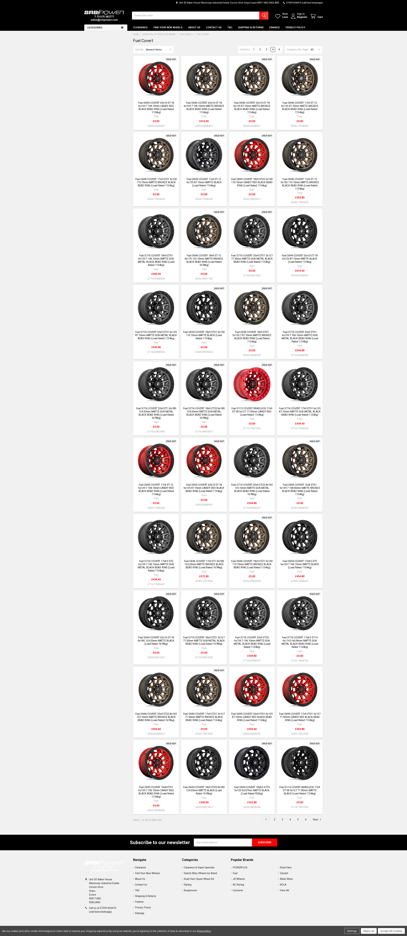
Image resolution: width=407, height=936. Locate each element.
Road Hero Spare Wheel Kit (199, 878)
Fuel (235, 873)
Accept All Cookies (391, 931)
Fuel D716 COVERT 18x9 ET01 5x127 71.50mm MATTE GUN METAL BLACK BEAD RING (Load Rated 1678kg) (204, 640)
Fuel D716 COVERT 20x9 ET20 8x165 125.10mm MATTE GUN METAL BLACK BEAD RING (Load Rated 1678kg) (252, 489)
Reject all (368, 931)
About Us (194, 27)
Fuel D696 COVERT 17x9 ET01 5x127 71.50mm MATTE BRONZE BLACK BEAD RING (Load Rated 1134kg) (204, 717)
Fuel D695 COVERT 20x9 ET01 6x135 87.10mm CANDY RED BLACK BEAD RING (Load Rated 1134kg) (252, 717)
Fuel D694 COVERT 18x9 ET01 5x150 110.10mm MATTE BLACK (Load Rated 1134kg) (204, 335)
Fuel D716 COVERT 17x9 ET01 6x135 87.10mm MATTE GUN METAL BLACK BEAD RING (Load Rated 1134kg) (300, 411)
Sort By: (139, 49)
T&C (229, 27)
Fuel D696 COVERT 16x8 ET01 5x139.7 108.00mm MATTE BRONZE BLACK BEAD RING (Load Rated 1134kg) (300, 489)
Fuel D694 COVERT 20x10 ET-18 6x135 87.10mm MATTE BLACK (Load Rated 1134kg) (300, 258)
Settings (352, 931)
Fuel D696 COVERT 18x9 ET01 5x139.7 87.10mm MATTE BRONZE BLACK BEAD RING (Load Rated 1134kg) (251, 337)
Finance (274, 27)
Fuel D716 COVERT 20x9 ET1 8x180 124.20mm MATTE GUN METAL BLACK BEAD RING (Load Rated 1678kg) (156, 413)
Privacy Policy (295, 27)
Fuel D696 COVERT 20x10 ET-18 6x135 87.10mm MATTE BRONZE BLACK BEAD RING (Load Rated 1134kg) (251, 107)
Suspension (190, 890)
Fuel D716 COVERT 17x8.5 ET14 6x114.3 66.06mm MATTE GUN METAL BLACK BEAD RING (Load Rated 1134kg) (299, 642)
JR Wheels (239, 878)
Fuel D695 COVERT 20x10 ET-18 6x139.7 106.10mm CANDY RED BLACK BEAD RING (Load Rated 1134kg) (156, 107)
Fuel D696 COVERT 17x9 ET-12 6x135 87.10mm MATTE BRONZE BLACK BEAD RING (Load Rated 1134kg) (299, 107)
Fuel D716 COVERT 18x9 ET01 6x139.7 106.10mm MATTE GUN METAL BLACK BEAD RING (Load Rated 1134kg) (156, 260)
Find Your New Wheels (168, 27)
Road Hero (286, 867)
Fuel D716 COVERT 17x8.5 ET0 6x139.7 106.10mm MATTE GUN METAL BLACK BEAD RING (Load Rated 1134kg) (156, 566)
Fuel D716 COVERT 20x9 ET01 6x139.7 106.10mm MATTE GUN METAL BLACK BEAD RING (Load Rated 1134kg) (299, 337)
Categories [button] (94, 27)
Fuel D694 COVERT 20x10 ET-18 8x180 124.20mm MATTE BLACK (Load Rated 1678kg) (156, 640)
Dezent (284, 873)
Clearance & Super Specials (199, 867)
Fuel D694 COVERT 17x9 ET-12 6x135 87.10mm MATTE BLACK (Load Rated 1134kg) (203, 182)
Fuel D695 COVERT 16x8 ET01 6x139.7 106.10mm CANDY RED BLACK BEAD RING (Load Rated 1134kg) (156, 792)
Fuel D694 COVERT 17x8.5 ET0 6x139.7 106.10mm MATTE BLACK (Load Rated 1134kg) (300, 564)
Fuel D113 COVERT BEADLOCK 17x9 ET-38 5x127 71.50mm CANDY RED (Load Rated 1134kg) (251, 411)
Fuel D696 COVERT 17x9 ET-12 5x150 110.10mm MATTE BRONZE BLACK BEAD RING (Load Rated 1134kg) (300, 184)
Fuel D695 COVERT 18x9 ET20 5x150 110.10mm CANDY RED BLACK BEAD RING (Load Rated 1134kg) (252, 182)
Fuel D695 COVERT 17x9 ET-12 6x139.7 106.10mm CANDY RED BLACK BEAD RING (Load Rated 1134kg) (156, 489)
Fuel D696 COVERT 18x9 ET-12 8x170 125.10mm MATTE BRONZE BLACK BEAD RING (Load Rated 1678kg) (204, 260)
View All (284, 890)
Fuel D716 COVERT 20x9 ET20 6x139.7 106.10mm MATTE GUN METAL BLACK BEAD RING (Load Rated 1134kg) (252, 642)
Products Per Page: (298, 49)
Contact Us (214, 27)
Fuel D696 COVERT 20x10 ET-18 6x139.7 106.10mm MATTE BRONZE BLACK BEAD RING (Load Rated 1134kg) (204, 107)
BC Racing (238, 884)
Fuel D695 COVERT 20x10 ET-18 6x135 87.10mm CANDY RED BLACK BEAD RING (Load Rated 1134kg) (204, 488)
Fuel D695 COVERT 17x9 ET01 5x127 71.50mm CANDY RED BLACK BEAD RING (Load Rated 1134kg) (300, 717)
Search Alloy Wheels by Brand (200, 873)
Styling (187, 884)
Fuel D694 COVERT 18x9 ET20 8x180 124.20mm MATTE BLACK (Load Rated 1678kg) (204, 790)
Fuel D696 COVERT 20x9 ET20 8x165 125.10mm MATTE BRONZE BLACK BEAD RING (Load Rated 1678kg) (156, 717)
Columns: (245, 49)
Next (316, 819)
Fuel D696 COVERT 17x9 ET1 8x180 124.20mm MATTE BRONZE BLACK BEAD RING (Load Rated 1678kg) (204, 564)
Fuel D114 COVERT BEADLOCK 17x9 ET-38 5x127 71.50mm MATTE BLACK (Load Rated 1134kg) (299, 790)
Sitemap (139, 913)
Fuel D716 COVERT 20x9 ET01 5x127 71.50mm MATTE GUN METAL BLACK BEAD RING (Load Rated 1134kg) (252, 258)
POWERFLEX (240, 867)
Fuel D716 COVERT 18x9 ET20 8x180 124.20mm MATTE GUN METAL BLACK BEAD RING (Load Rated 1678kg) (204, 413)
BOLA (283, 884)
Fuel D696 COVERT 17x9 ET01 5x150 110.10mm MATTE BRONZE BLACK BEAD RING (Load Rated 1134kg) (156, 182)
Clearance (140, 27)
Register (302, 17)
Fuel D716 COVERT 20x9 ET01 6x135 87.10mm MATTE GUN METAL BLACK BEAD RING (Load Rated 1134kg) (156, 335)
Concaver (238, 890)
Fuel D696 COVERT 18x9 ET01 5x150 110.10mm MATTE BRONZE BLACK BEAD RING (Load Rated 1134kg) (252, 564)
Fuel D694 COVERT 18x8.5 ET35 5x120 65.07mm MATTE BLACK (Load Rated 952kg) (252, 790)
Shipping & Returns (251, 27)
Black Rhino (286, 878)
